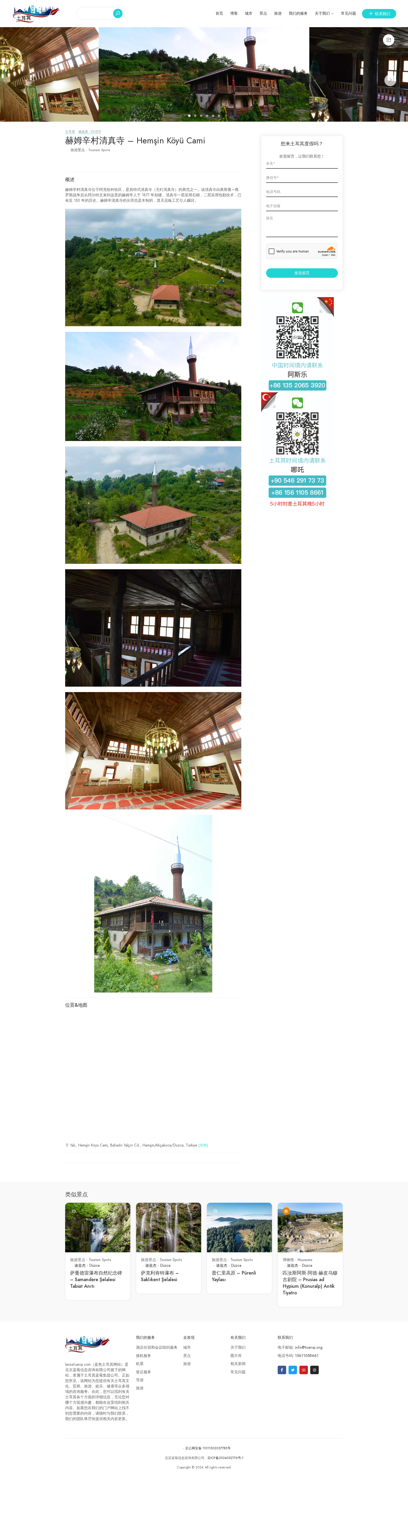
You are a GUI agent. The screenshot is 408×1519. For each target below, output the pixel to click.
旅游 (278, 13)
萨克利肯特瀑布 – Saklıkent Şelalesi (160, 1276)
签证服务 (143, 1372)
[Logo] (36, 13)
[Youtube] (303, 1370)
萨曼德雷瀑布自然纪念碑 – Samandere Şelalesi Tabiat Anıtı (96, 1279)
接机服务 (143, 1355)
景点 (263, 13)
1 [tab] (190, 116)
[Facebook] (282, 1370)
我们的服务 (298, 13)
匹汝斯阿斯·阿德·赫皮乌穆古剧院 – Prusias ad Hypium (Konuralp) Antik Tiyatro (310, 1283)
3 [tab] (201, 116)
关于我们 (322, 13)
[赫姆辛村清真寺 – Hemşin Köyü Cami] (204, 74)
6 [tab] (219, 116)
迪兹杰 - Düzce (89, 131)
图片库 (236, 1355)
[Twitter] (293, 1370)
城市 (248, 13)
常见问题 (348, 13)
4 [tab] (207, 116)
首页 (219, 13)
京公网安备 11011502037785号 (208, 1448)
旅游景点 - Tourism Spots (90, 150)
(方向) (203, 1145)
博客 (234, 13)
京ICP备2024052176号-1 (225, 1458)
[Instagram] (314, 1370)
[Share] (388, 40)
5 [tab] (213, 116)
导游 (140, 1380)
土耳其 (70, 131)
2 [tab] (195, 116)
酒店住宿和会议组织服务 (157, 1347)
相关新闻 (238, 1363)
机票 (140, 1363)
